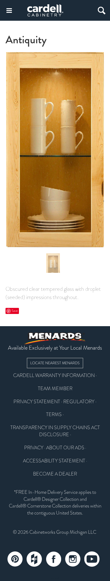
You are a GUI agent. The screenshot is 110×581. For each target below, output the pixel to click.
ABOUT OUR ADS (65, 447)
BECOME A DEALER (55, 474)
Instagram (72, 559)
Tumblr (34, 559)
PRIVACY (33, 447)
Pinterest (15, 559)
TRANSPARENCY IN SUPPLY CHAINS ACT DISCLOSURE (55, 431)
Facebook (53, 559)
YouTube (92, 559)
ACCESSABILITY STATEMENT (54, 461)
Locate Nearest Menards (55, 363)
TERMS (54, 414)
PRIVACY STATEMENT (36, 401)
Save (15, 310)
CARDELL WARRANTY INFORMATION (54, 375)
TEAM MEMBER (55, 388)
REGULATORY (78, 401)
